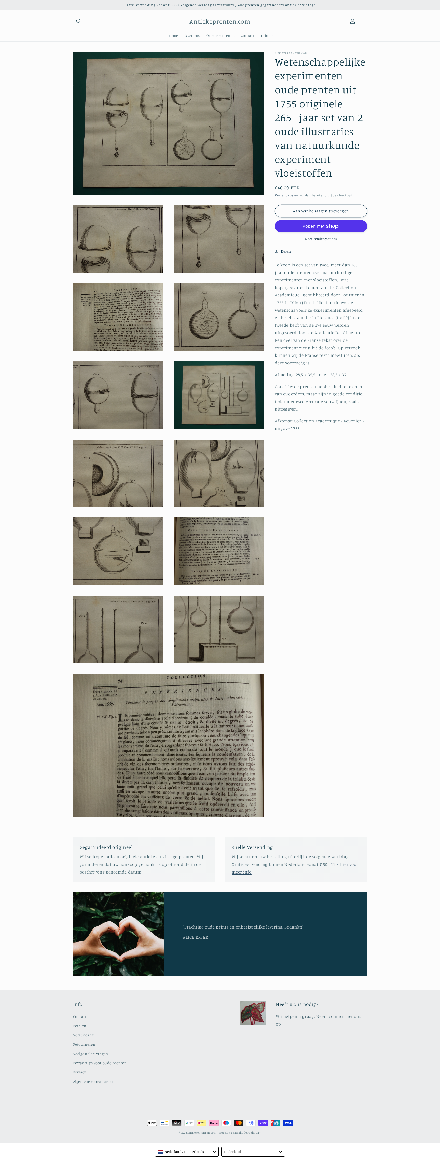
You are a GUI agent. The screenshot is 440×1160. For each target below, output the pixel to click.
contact (336, 1016)
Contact (80, 1016)
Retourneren (84, 1044)
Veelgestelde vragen (90, 1054)
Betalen (79, 1025)
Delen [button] (286, 251)
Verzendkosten (286, 195)
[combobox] (187, 1152)
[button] (79, 21)
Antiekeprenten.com (202, 1132)
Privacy (79, 1072)
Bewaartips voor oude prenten (100, 1063)
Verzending (83, 1035)
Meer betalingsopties (321, 239)
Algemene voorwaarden (94, 1081)
